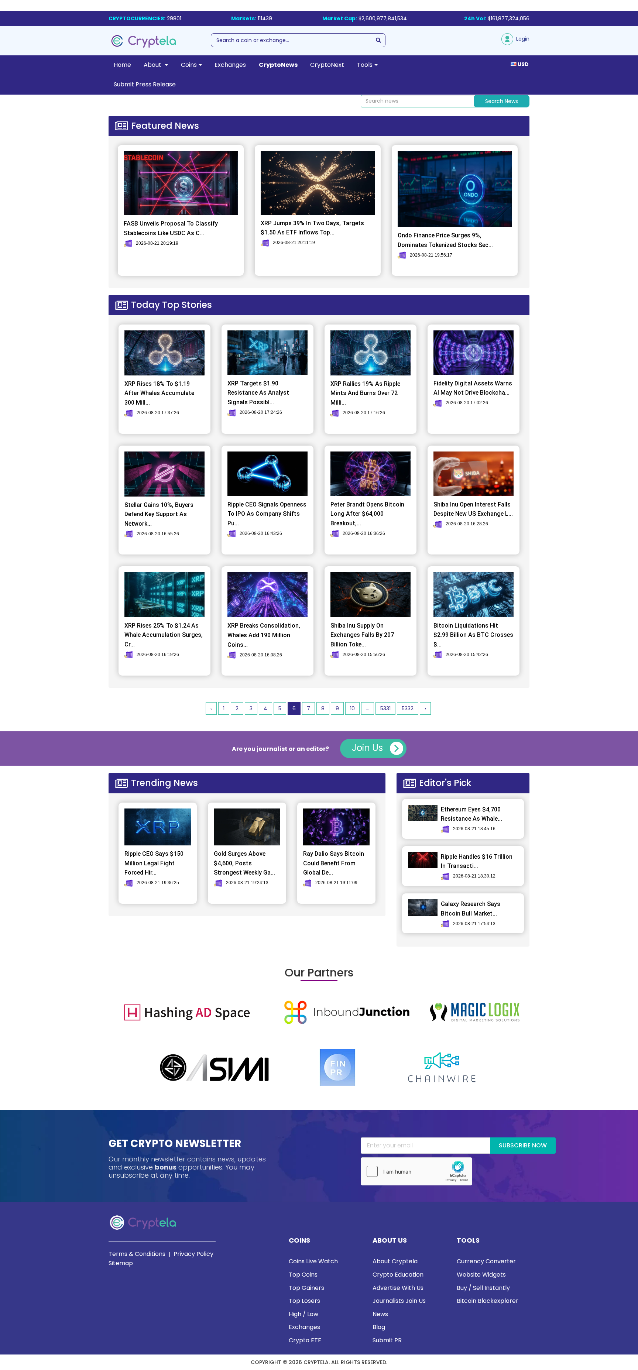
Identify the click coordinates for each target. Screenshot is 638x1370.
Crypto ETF (305, 1340)
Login (521, 38)
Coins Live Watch (313, 1261)
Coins (189, 65)
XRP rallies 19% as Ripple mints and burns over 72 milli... (365, 393)
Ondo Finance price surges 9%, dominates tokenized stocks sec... (445, 240)
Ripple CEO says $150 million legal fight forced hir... (153, 863)
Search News (501, 101)
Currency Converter (486, 1261)
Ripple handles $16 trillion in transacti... (476, 861)
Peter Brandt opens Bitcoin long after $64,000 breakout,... (367, 514)
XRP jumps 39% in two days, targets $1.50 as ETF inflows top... (312, 228)
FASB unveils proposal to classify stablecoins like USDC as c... (171, 228)
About (153, 65)
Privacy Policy (193, 1254)
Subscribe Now (523, 1145)
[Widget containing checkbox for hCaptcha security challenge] (416, 1171)
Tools (365, 65)
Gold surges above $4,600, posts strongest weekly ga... (244, 863)
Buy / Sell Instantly (483, 1288)
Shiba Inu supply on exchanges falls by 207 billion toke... (362, 635)
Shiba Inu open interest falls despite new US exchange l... (473, 509)
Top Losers (304, 1301)
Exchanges (230, 65)
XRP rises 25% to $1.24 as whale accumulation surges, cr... (163, 635)
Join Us (368, 748)
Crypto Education (398, 1274)
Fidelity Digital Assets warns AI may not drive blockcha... (472, 388)
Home (122, 65)
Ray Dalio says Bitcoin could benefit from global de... (333, 863)
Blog (379, 1327)
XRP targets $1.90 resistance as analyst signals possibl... (258, 393)
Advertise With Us (398, 1288)
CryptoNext (327, 65)
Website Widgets (481, 1274)
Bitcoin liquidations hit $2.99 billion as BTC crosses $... (473, 635)
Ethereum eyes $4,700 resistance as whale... (471, 814)
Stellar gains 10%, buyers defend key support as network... (158, 514)
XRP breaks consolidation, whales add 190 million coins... (263, 635)
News (380, 1314)
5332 (408, 708)
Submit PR (387, 1340)
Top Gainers (306, 1288)
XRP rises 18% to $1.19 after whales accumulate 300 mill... (159, 393)
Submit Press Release (145, 84)
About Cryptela (395, 1261)
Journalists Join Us (399, 1301)
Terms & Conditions (137, 1254)
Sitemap (121, 1263)
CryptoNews (278, 65)
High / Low (303, 1314)
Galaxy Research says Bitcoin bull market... (470, 908)
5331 (385, 708)
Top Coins (303, 1274)
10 (352, 708)
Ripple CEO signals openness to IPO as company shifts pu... (266, 514)
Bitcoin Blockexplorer (487, 1301)
